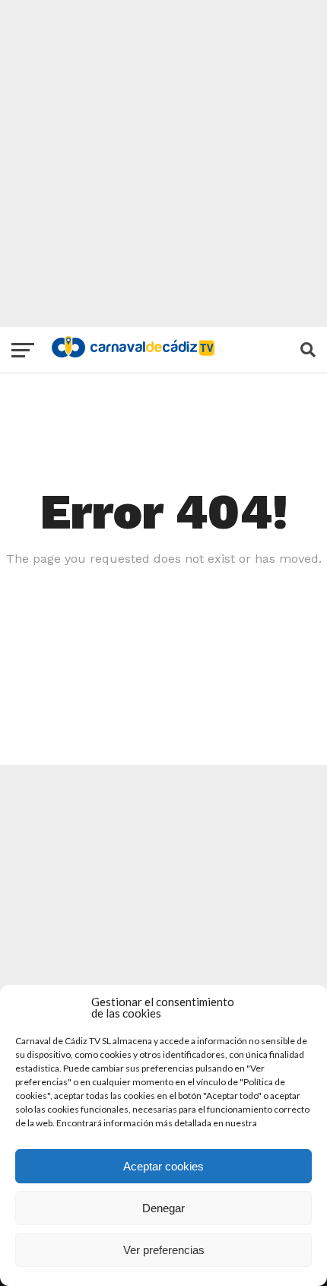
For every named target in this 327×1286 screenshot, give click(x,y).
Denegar (163, 1208)
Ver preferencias (164, 1249)
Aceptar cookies (163, 1166)
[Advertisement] (163, 163)
